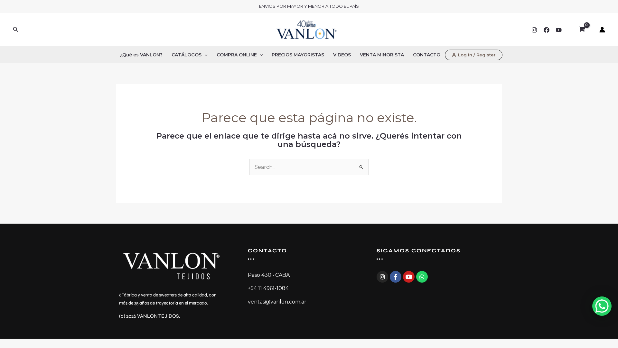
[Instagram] (534, 30)
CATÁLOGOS (186, 55)
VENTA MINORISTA (382, 55)
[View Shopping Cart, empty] (582, 29)
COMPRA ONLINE (237, 55)
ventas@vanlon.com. (274, 302)
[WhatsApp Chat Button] (602, 306)
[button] (16, 29)
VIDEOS (342, 55)
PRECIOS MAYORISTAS (298, 55)
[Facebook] (546, 30)
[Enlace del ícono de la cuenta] (602, 30)
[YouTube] (559, 30)
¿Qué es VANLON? (141, 55)
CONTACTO (426, 55)
